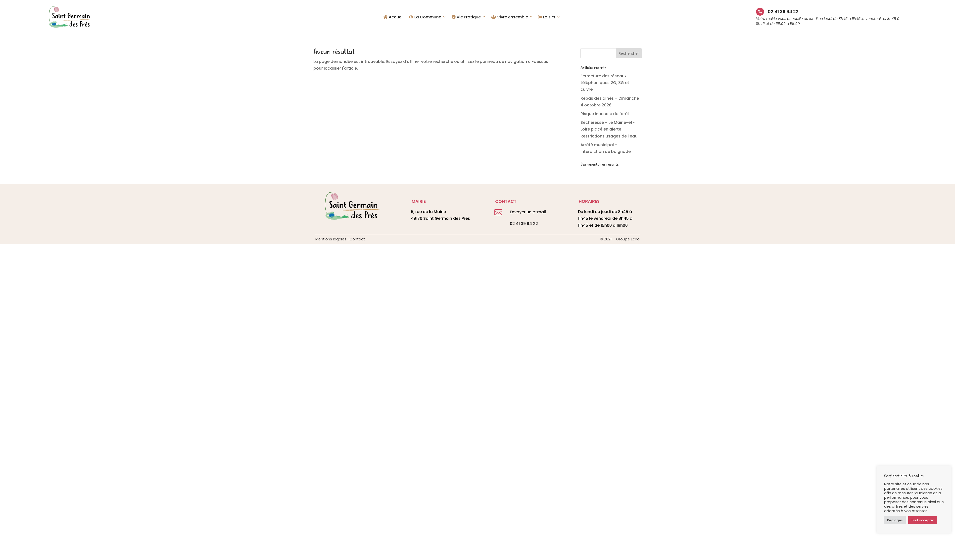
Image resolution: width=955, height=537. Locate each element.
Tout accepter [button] (922, 520)
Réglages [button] (895, 520)
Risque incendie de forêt (604, 114)
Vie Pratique (468, 17)
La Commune (427, 17)
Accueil (395, 17)
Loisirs (548, 17)
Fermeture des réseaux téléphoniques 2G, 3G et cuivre (604, 82)
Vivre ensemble (512, 17)
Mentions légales (330, 239)
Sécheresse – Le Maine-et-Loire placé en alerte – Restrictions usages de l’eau (608, 129)
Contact (357, 239)
